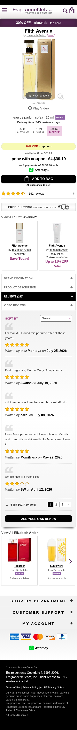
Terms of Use (13, 687)
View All (19, 217)
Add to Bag (42, 179)
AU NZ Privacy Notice (52, 687)
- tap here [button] (38, 23)
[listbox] (38, 130)
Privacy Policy (30, 687)
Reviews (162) (13, 296)
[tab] (38, 278)
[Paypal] (62, 636)
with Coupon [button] (28, 158)
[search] (65, 10)
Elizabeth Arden (36, 35)
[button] (4, 10)
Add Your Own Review (38, 519)
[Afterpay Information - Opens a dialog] (39, 170)
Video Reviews (15, 305)
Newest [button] (46, 318)
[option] (22, 131)
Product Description (20, 287)
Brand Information (18, 278)
